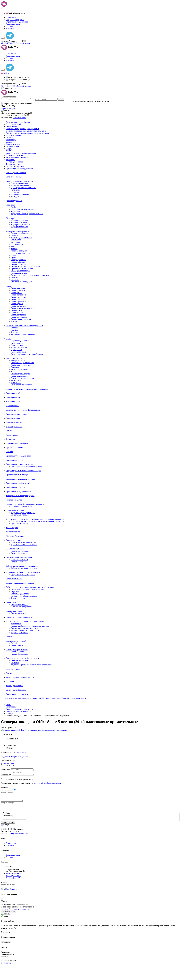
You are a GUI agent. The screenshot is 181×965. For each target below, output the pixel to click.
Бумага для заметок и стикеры (23, 188)
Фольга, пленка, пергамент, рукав (25, 630)
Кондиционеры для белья (21, 506)
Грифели (14, 207)
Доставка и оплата (13, 24)
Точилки (14, 332)
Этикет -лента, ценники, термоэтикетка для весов (27, 389)
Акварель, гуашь (18, 360)
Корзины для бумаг (19, 251)
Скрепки (14, 277)
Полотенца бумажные (15, 549)
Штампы (9, 137)
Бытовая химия (12, 146)
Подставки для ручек (20, 341)
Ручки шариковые (18, 352)
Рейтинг (4, 787)
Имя (3, 902)
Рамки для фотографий (20, 271)
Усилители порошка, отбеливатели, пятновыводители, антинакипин (35, 519)
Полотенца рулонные (20, 553)
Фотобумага (11, 439)
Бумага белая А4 (13, 397)
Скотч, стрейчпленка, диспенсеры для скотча (30, 275)
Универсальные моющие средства (20, 496)
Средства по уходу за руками (23, 575)
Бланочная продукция (20, 183)
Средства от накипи (19, 523)
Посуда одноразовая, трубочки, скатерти (23, 658)
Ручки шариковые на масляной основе (27, 354)
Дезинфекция (11, 126)
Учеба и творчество (14, 358)
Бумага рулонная (13, 418)
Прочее (9, 673)
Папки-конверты (18, 312)
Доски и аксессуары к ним (17, 694)
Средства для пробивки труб (18, 483)
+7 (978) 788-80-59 (13, 873)
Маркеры (10, 218)
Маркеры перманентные (21, 224)
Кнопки (14, 249)
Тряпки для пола (18, 598)
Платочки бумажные (19, 560)
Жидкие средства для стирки (23, 513)
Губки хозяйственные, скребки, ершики (27, 589)
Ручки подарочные (19, 347)
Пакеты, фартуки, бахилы (17, 649)
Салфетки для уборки (20, 594)
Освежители (11, 602)
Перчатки (15, 591)
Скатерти (15, 663)
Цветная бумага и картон (21, 385)
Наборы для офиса (18, 260)
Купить (9, 748)
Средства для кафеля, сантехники (20, 456)
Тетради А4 (16, 196)
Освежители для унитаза (21, 607)
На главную (6, 963)
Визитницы (16, 240)
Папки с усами (17, 304)
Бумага (9, 142)
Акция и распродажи (15, 20)
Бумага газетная (12, 406)
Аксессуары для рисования (22, 363)
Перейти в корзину (9, 108)
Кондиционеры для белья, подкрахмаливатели (25, 504)
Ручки (8, 339)
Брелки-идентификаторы (21, 237)
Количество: (11, 745)
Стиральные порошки (15, 510)
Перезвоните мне (8, 911)
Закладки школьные (19, 369)
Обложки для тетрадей (20, 374)
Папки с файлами (18, 306)
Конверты (15, 192)
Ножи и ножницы (18, 264)
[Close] (2, 899)
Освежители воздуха (19, 605)
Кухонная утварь (13, 669)
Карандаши (11, 205)
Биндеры (14, 235)
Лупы (13, 257)
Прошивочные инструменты (23, 268)
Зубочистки (16, 624)
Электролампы (17, 645)
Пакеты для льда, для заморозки (24, 628)
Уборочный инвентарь (15, 135)
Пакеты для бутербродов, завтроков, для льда (30, 626)
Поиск (61, 99)
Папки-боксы (16, 310)
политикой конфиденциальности (48, 783)
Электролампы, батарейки (17, 641)
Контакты (10, 28)
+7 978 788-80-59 (8, 86)
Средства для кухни (14, 460)
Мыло (8, 151)
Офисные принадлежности (17, 231)
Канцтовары (11, 140)
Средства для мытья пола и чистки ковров (23, 471)
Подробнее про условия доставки (15, 756)
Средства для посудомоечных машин (26, 466)
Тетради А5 (16, 380)
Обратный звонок (23, 43)
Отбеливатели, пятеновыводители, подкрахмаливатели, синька (37, 521)
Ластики (14, 328)
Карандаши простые (19, 211)
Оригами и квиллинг (15, 447)
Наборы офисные (18, 262)
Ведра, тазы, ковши (14, 579)
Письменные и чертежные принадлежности (24, 325)
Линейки (14, 330)
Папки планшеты (18, 290)
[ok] (4, 39)
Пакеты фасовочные (19, 654)
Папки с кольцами (18, 297)
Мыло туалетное (13, 532)
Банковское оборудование (22, 233)
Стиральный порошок (20, 515)
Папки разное (16, 293)
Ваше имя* (5, 770)
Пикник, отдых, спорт (15, 166)
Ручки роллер (16, 350)
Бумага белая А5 (13, 401)
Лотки (13, 255)
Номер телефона (8, 904)
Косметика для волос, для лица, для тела (23, 572)
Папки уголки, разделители (22, 308)
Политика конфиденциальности (14, 833)
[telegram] (10, 39)
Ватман (9, 431)
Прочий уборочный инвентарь (19, 617)
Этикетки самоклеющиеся (17, 443)
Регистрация (19, 13)
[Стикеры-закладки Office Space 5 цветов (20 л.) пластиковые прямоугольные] (34, 730)
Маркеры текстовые (19, 227)
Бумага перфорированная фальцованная (23, 410)
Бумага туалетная (13, 540)
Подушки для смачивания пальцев (25, 266)
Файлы (14, 321)
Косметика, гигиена (14, 155)
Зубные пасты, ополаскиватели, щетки (22, 566)
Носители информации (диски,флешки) (22, 129)
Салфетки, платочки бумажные (19, 557)
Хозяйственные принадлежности (20, 677)
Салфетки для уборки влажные (24, 596)
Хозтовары (10, 160)
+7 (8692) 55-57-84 (13, 878)
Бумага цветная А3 (14, 422)
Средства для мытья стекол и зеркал (21, 479)
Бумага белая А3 (13, 393)
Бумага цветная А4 (14, 427)
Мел (12, 371)
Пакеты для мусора (14, 611)
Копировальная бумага (20, 194)
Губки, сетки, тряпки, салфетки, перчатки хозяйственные (30, 587)
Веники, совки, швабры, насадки (20, 583)
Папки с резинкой (18, 301)
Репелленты (11, 681)
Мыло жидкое (12, 528)
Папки (8, 286)
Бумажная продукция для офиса (19, 181)
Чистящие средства (14, 500)
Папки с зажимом (18, 295)
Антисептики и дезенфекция (18, 122)
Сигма (8, 705)
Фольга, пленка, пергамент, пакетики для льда (25, 621)
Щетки (9, 637)
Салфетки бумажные (19, 562)
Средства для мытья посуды (17, 475)
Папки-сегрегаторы (19, 317)
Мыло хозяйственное (15, 536)
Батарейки (15, 643)
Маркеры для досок (19, 222)
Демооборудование (14, 201)
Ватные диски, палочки (16, 173)
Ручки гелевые (17, 343)
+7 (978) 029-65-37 (13, 876)
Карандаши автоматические (22, 209)
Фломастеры (16, 383)
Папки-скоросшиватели (21, 319)
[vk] (2, 39)
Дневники (15, 367)
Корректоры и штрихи (20, 253)
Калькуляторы (17, 244)
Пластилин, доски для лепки (23, 378)
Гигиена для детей (13, 124)
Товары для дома (13, 164)
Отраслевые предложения (17, 22)
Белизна (9, 452)
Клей (13, 246)
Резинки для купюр (19, 273)
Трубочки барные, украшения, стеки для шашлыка (32, 665)
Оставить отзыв (7, 763)
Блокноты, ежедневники (21, 185)
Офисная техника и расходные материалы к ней (26, 131)
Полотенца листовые (20, 551)
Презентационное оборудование (19, 168)
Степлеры (15, 280)
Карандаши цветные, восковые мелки (27, 214)
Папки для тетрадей (19, 376)
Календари (15, 190)
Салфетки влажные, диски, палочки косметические (27, 133)
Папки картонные (18, 288)
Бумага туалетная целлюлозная (24, 545)
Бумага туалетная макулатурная (24, 542)
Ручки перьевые (17, 345)
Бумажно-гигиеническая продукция (21, 153)
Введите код (8, 816)
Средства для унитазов (15, 487)
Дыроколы (15, 242)
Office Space (21, 752)
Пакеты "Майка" (18, 652)
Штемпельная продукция (21, 282)
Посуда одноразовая (14, 162)
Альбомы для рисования (21, 365)
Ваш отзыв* (6, 775)
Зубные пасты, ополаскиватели (24, 568)
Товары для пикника (14, 686)
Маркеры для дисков (19, 220)
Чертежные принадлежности (23, 334)
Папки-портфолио (18, 315)
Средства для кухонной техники (19, 464)
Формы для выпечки (19, 633)
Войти (11, 13)
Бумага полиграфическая (16, 414)
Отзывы (9, 26)
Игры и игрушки (13, 144)
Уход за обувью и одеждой (17, 157)
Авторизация (25, 80)
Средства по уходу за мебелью (18, 491)
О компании (11, 17)
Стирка (9, 148)
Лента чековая (12, 435)
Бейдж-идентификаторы (16, 690)
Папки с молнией (18, 299)
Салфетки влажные (14, 177)
